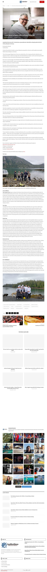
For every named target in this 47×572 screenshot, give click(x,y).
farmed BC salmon (34, 306)
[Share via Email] (17, 313)
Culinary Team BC (10, 149)
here (24, 151)
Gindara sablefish (19, 308)
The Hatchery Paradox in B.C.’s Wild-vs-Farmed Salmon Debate (22, 496)
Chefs (8, 5)
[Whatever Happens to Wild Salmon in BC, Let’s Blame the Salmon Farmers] (6, 525)
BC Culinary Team (27, 304)
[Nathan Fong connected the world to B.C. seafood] (34, 360)
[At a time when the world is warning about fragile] (8, 448)
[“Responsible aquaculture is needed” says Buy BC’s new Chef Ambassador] (34, 341)
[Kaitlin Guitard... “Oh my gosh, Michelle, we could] (8, 480)
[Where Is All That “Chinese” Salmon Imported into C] (18, 448)
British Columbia (34, 304)
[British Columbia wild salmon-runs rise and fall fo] (39, 438)
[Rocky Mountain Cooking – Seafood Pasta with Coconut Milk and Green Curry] (13, 379)
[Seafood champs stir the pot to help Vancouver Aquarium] (13, 360)
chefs (12, 306)
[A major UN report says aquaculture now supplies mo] (29, 480)
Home (4, 5)
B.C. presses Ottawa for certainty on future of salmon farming (22, 516)
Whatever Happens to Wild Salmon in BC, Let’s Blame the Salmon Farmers (24, 523)
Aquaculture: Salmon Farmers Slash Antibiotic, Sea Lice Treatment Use (24, 509)
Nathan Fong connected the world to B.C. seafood (34, 368)
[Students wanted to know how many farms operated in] (39, 448)
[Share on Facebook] (10, 313)
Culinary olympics (18, 306)
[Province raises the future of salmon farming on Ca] (29, 438)
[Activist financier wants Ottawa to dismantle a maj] (8, 469)
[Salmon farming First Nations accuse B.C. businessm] (18, 459)
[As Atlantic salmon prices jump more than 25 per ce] (8, 459)
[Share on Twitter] (12, 313)
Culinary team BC (27, 306)
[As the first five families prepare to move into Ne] (29, 469)
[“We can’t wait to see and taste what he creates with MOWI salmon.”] (13, 341)
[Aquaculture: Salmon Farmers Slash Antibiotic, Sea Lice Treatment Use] (6, 511)
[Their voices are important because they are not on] (39, 469)
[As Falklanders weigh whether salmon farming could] (29, 448)
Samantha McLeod (8, 37)
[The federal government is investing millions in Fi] (8, 438)
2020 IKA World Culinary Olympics (9, 304)
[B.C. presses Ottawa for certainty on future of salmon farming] (6, 518)
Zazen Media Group (4, 570)
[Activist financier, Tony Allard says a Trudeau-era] (18, 438)
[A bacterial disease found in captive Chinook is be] (29, 459)
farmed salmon (6, 308)
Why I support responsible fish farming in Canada (34, 387)
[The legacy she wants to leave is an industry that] (18, 469)
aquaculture (19, 304)
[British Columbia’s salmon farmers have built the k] (18, 480)
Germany (12, 308)
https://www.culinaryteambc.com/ (9, 144)
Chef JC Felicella (6, 306)
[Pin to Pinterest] (15, 313)
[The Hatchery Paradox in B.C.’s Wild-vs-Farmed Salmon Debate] (6, 498)
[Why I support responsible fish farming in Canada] (34, 379)
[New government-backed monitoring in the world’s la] (39, 480)
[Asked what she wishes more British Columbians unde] (39, 459)
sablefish (26, 308)
